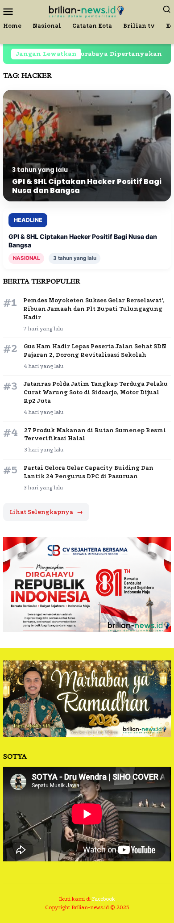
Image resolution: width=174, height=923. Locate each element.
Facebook (103, 899)
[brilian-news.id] (87, 10)
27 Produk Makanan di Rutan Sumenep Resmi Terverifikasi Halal (95, 434)
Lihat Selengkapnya (46, 512)
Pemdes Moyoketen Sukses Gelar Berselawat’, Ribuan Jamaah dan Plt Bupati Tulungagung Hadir (94, 309)
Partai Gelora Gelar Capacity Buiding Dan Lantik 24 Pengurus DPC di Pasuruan (88, 472)
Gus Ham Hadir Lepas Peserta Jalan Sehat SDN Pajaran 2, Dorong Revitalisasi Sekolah (95, 350)
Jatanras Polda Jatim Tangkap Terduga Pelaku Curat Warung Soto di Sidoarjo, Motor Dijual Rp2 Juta (96, 392)
